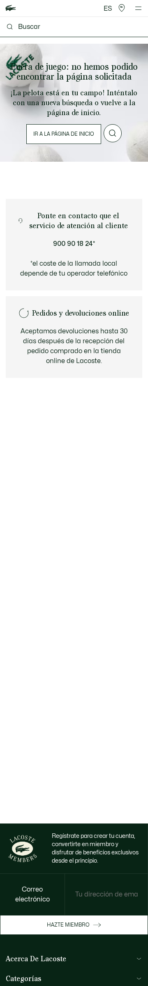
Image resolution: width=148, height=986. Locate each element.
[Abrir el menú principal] (138, 8)
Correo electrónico (32, 894)
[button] (122, 8)
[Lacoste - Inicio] (10, 8)
